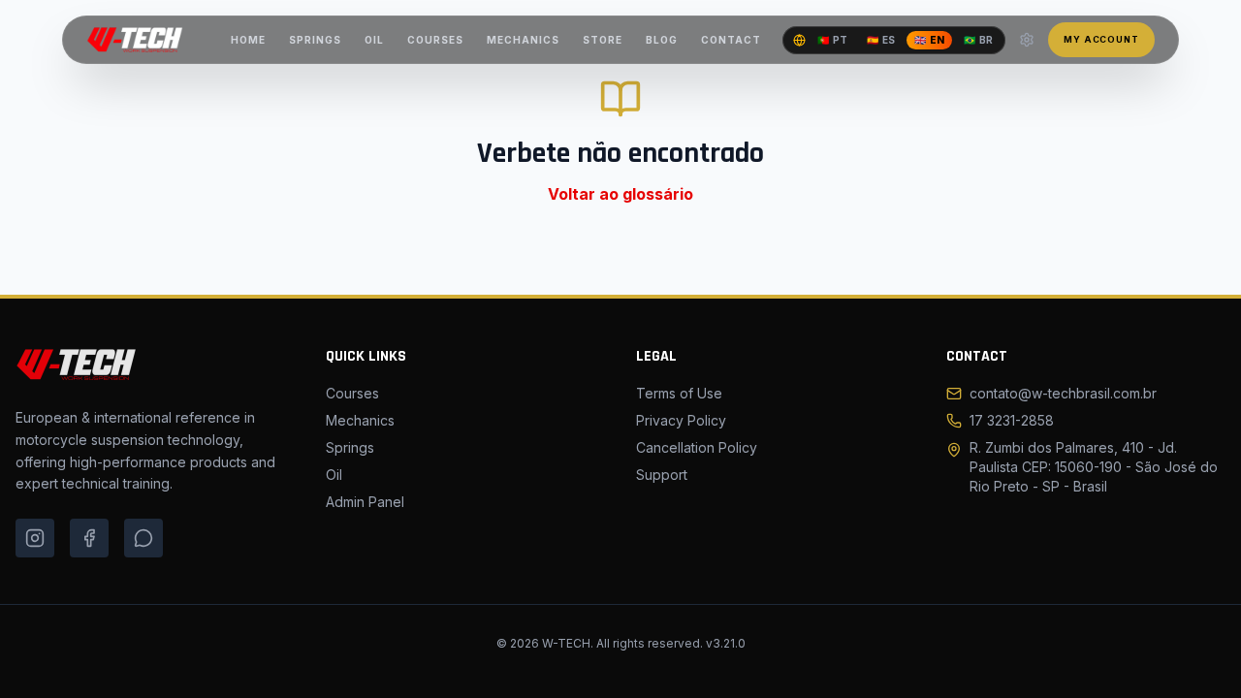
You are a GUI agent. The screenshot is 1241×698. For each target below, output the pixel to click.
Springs (350, 447)
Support (661, 474)
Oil (334, 474)
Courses (352, 393)
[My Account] (1026, 39)
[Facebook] (89, 538)
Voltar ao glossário (620, 194)
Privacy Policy (681, 420)
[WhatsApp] (143, 538)
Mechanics (360, 420)
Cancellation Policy (696, 447)
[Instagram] (35, 538)
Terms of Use (679, 393)
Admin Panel (365, 501)
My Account (1101, 39)
